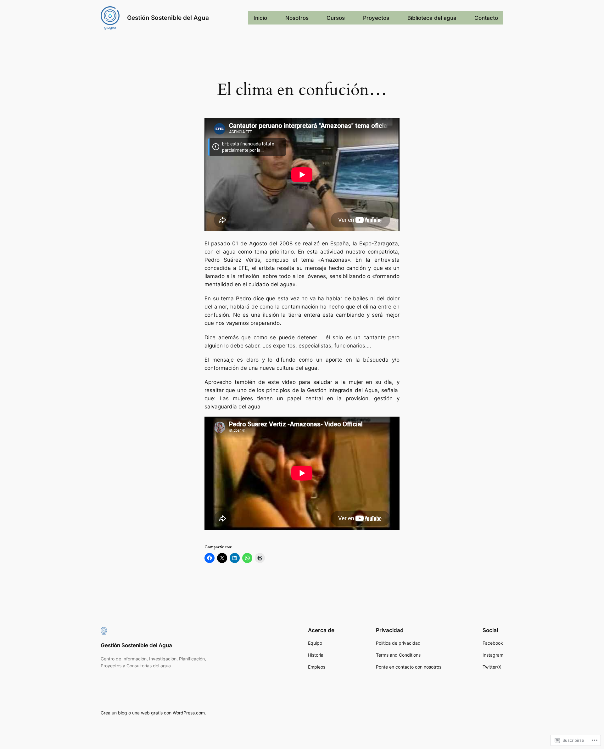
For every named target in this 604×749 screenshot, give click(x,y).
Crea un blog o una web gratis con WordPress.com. (153, 712)
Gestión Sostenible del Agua (168, 17)
